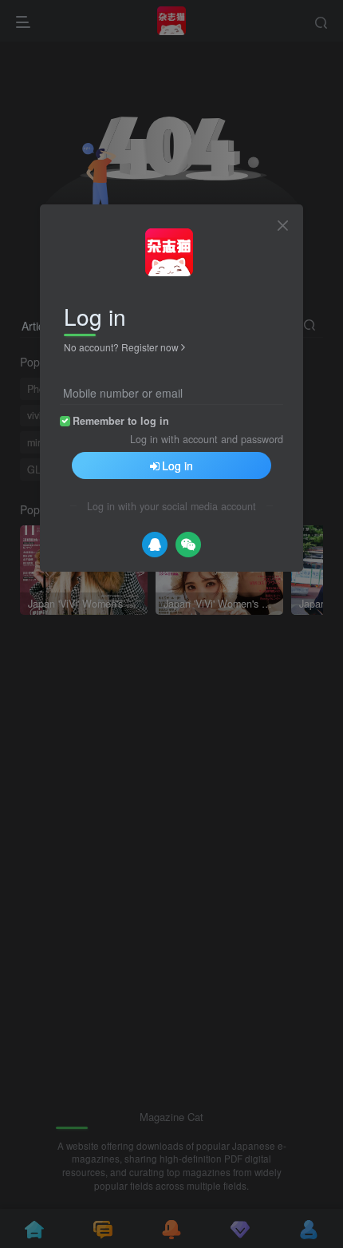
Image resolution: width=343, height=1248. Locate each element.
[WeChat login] (188, 544)
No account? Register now (121, 347)
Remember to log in (121, 421)
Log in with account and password (206, 439)
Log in (177, 465)
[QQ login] (155, 544)
